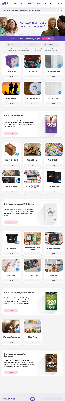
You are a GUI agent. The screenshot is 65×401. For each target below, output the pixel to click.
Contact (59, 399)
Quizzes (22, 3)
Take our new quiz (48, 38)
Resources (30, 3)
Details (11, 76)
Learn (15, 3)
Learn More (37, 10)
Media (53, 399)
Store (45, 3)
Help (47, 399)
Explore (11, 133)
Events (38, 3)
